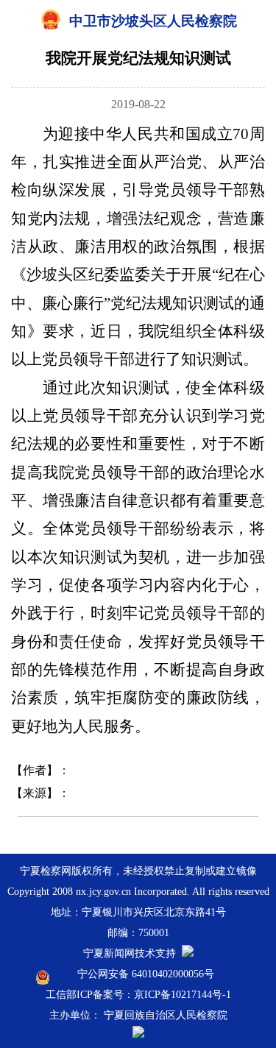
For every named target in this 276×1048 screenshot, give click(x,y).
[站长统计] (188, 953)
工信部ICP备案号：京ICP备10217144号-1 (138, 994)
